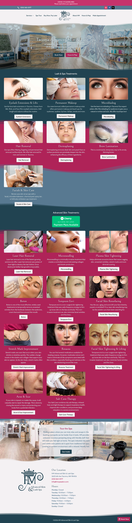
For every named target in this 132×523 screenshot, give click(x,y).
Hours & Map (86, 16)
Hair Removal (23, 146)
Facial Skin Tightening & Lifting (108, 349)
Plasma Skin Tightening (108, 255)
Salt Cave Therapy (66, 415)
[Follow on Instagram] (105, 7)
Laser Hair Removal (23, 255)
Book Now (125, 519)
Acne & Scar (23, 396)
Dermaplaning (66, 146)
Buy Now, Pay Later (50, 16)
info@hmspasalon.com (60, 482)
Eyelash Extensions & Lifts (23, 103)
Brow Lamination (108, 146)
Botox (23, 301)
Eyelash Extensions (23, 117)
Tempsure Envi (66, 301)
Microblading (108, 103)
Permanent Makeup (66, 103)
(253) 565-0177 (57, 479)
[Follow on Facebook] (109, 7)
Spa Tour (39, 16)
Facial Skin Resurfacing (108, 301)
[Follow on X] (113, 7)
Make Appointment (99, 16)
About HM (76, 16)
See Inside (66, 452)
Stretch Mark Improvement (23, 349)
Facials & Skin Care (23, 190)
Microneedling (66, 255)
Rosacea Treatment (66, 367)
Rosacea (66, 349)
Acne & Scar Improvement (23, 412)
